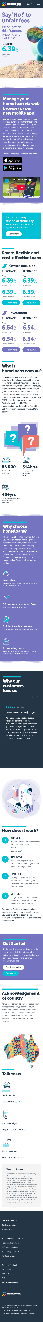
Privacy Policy (6, 1310)
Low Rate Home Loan (10, 1221)
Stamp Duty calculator (10, 1251)
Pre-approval (7, 1229)
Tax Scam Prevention (10, 1282)
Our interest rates (9, 1225)
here (30, 1202)
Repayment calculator (10, 1243)
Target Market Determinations (10, 1313)
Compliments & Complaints (27, 1313)
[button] (29, 4)
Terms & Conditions (16, 1310)
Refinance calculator (10, 1247)
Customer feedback (9, 1265)
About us (5, 1274)
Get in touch (6, 1269)
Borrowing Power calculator (12, 1238)
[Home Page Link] (11, 4)
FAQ (3, 1278)
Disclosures (27, 1310)
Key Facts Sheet (8, 1256)
